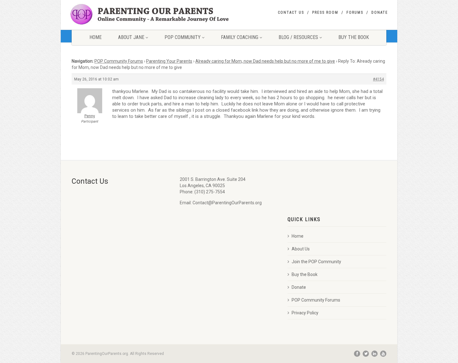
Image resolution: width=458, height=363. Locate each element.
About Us (301, 248)
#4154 (378, 79)
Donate (379, 12)
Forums (354, 12)
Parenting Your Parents (169, 61)
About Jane (131, 37)
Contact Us (291, 12)
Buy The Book (353, 37)
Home (95, 37)
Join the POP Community (316, 261)
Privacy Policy (305, 312)
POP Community (183, 37)
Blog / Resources (298, 37)
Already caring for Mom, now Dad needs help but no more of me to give (265, 61)
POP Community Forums (118, 61)
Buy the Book (304, 274)
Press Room (325, 12)
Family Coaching (239, 37)
